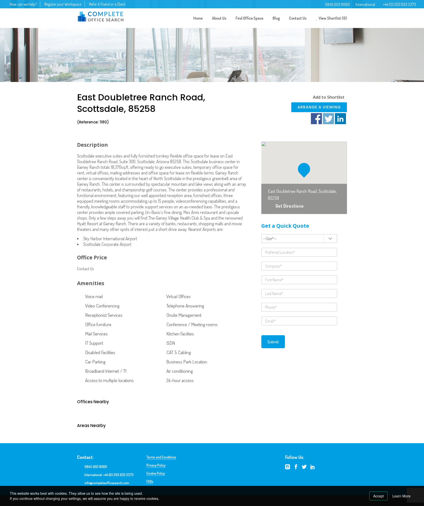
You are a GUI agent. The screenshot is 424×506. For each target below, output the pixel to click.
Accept (378, 495)
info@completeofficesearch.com (107, 483)
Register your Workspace (62, 4)
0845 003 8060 (337, 4)
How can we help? (23, 4)
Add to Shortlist (328, 97)
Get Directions (290, 206)
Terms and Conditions (161, 457)
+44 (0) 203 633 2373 (399, 4)
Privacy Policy (155, 465)
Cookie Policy (155, 473)
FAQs (149, 481)
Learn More (401, 495)
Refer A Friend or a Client (107, 4)
